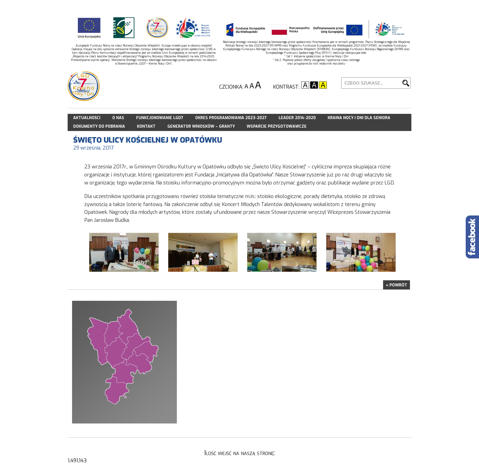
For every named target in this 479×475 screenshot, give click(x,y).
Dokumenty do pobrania (99, 126)
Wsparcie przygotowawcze (277, 126)
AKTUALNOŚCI (86, 117)
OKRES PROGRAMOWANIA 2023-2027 (231, 117)
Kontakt (146, 126)
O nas (118, 117)
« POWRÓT (396, 285)
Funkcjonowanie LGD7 (159, 117)
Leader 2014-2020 (297, 117)
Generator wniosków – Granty (201, 126)
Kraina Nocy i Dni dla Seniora (359, 117)
